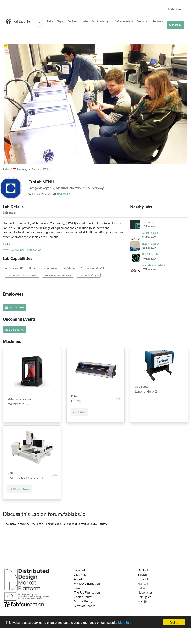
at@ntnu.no (63, 194)
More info (124, 622)
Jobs (85, 21)
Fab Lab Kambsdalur (153, 265)
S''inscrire (175, 24)
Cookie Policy (83, 597)
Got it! (174, 622)
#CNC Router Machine (19, 489)
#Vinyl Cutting (79, 412)
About (78, 579)
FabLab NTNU (41, 169)
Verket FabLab (150, 233)
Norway (21, 169)
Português (144, 597)
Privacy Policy (83, 601)
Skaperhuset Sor (151, 243)
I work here (16, 307)
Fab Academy (100, 21)
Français (143, 583)
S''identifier (175, 9)
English (142, 574)
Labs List (79, 570)
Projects (141, 21)
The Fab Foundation (87, 592)
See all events (14, 329)
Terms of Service (84, 606)
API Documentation (87, 583)
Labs (50, 21)
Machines (73, 21)
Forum (157, 21)
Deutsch (143, 570)
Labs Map (80, 574)
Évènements (122, 21)
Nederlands (145, 592)
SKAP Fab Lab (150, 254)
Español (143, 579)
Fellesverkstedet (151, 222)
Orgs (60, 21)
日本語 (142, 601)
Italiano (142, 588)
